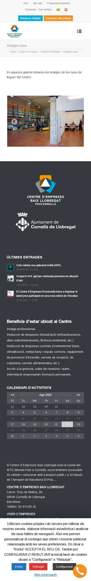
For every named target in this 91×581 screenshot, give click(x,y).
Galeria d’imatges (50, 51)
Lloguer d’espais (28, 51)
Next (76, 120)
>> (78, 394)
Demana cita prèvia (58, 18)
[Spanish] (66, 9)
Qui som (37, 3)
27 (12, 406)
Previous (13, 120)
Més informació (45, 575)
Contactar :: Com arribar (38, 9)
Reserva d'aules (30, 18)
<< (12, 394)
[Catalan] (58, 9)
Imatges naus (17, 46)
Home (13, 51)
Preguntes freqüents (58, 3)
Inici (25, 3)
